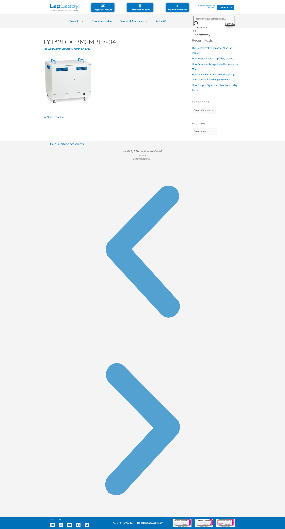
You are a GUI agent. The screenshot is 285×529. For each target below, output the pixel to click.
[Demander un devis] (140, 5)
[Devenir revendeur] (177, 5)
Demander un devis (140, 9)
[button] (142, 252)
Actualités (161, 21)
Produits (74, 21)
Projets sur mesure (103, 9)
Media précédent (54, 117)
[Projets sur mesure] (103, 5)
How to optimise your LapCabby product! (213, 58)
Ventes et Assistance (132, 21)
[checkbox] (209, 32)
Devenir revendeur (177, 9)
